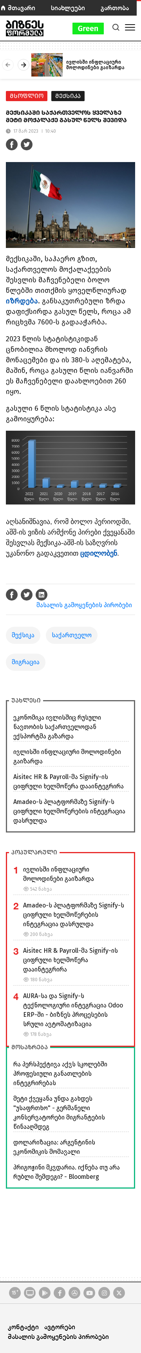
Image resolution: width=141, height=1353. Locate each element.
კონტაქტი (23, 1326)
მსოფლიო (26, 96)
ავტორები (59, 1326)
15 (15, 1292)
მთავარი (21, 7)
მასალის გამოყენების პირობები (84, 605)
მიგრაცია (26, 662)
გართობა (115, 7)
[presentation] (8, 65)
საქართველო (72, 635)
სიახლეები (68, 7)
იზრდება (22, 301)
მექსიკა (68, 96)
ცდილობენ (98, 553)
